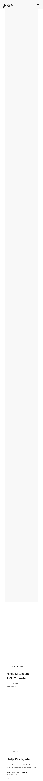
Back (10, 778)
